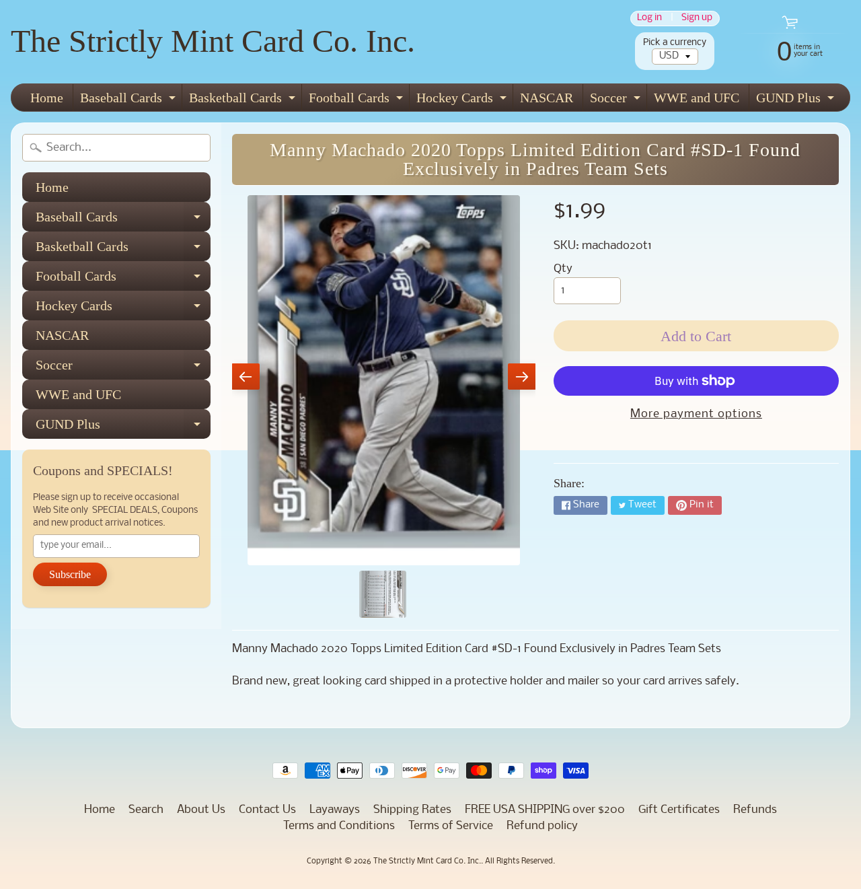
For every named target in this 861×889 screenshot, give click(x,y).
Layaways (334, 810)
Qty (563, 268)
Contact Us (267, 810)
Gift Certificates (679, 810)
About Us (201, 810)
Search (145, 810)
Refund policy (542, 826)
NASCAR (546, 97)
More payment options (696, 414)
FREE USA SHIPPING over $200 (545, 810)
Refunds (755, 810)
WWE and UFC (696, 97)
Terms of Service (450, 826)
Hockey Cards (463, 100)
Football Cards (357, 100)
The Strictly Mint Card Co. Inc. (213, 41)
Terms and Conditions (339, 826)
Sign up (696, 18)
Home (46, 97)
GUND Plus (796, 100)
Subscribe (70, 574)
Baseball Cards (129, 100)
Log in (649, 18)
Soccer (617, 100)
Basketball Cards (244, 100)
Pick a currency (674, 43)
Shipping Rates (412, 810)
